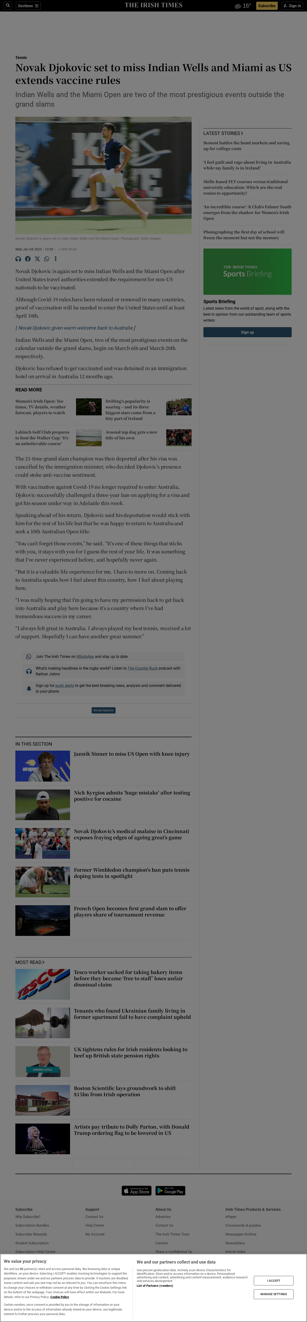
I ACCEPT (273, 1280)
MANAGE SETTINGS (273, 1294)
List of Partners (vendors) (155, 1285)
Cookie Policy (59, 1297)
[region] (153, 1288)
